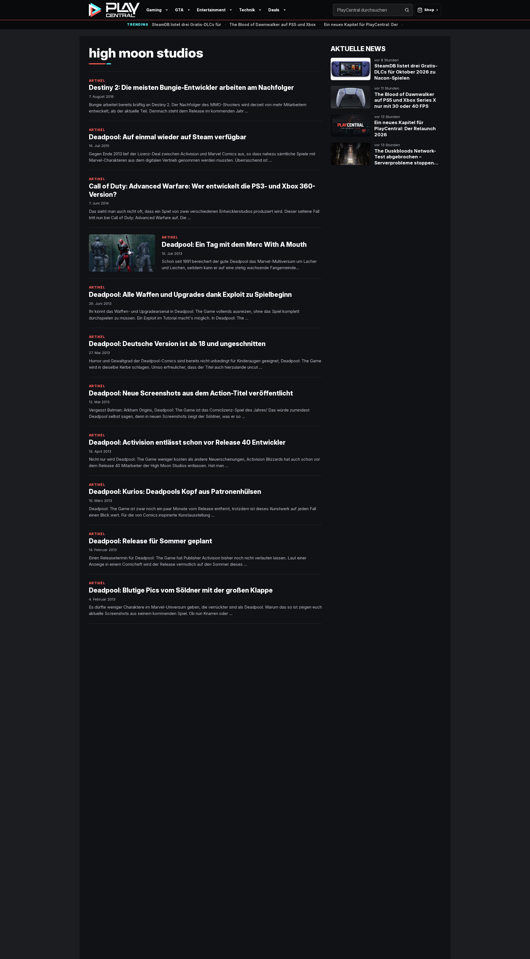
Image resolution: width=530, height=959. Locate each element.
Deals (273, 9)
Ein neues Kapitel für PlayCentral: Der (361, 24)
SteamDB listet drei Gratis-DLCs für (186, 24)
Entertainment (211, 9)
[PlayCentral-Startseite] (114, 10)
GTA (179, 9)
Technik (247, 9)
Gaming (153, 9)
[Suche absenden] (407, 10)
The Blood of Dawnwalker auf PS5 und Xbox (272, 24)
